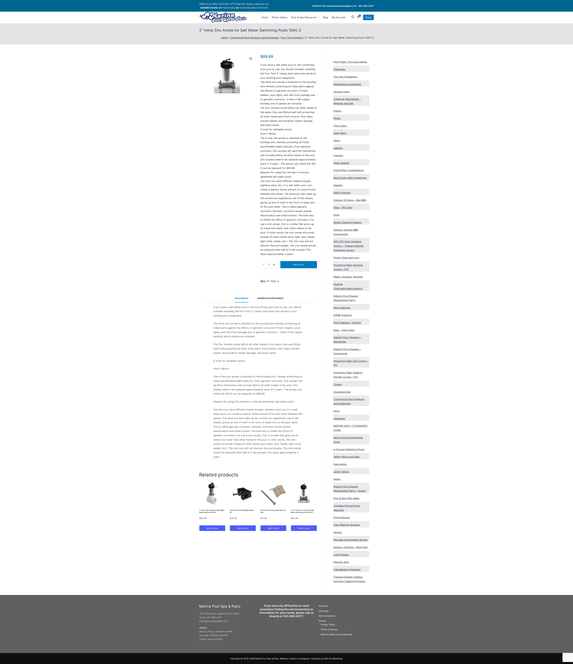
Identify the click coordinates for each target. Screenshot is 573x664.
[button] (317, 17)
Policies (322, 620)
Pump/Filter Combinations (348, 170)
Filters (337, 118)
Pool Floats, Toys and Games (350, 61)
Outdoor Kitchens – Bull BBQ (350, 200)
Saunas (338, 532)
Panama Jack (341, 562)
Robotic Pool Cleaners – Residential (347, 339)
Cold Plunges (341, 554)
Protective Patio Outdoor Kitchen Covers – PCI (348, 374)
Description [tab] (241, 298)
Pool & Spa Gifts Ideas (346, 498)
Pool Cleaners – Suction (347, 322)
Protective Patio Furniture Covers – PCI (348, 267)
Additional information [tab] (270, 298)
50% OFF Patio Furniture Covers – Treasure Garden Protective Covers (348, 246)
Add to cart (298, 264)
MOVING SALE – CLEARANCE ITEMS (351, 428)
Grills (336, 214)
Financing (323, 611)
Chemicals (339, 69)
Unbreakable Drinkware (347, 569)
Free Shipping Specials (347, 524)
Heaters (338, 185)
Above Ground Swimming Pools (348, 439)
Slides (337, 479)
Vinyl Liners (340, 125)
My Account (339, 17)
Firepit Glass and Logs (346, 257)
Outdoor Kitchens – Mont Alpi (351, 547)
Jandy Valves (341, 471)
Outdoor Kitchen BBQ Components (346, 232)
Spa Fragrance (342, 307)
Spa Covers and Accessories (350, 177)
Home (264, 17)
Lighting (338, 155)
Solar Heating (341, 162)
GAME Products (343, 315)
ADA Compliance (327, 616)
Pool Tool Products (292, 37)
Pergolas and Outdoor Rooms (351, 539)
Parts (337, 411)
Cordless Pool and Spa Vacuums (347, 508)
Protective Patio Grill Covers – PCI (351, 363)
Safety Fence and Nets (346, 456)
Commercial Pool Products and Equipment (254, 37)
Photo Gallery (280, 17)
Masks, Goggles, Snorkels (348, 276)
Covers (338, 384)
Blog (325, 17)
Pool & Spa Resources (303, 17)
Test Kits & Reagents (345, 76)
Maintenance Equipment (347, 84)
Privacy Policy (328, 624)
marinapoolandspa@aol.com (342, 6)
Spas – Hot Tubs (343, 207)
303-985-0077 (366, 6)
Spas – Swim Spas (344, 330)
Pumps (337, 110)
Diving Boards (342, 517)
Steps (337, 140)
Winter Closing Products (348, 222)
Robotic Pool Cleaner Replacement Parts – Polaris (350, 488)
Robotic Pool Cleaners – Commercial (347, 351)
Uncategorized (342, 391)
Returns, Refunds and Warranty (336, 634)
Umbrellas (339, 418)
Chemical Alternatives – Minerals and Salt (347, 101)
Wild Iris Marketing (333, 658)
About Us (323, 606)
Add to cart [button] (212, 528)
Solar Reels (340, 133)
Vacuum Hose (341, 91)
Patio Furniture (342, 192)
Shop (368, 17)
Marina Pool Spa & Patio (267, 658)
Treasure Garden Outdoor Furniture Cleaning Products (349, 579)
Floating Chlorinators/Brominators (348, 286)
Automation (340, 464)
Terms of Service (329, 629)
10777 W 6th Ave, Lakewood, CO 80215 (219, 613)
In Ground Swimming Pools (349, 449)
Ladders (338, 148)
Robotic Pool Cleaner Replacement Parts (346, 298)
